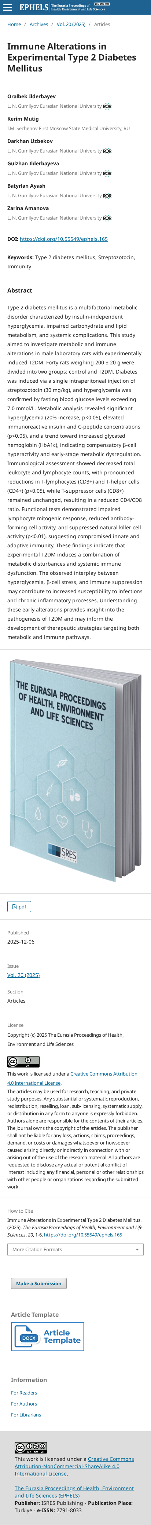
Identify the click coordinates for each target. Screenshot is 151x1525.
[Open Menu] (7, 7)
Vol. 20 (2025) (71, 24)
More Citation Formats (37, 1249)
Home (14, 24)
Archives (39, 24)
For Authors (24, 1403)
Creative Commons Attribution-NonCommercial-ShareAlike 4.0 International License (74, 1466)
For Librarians (26, 1414)
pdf (22, 906)
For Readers (24, 1392)
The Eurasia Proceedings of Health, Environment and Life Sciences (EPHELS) (74, 1492)
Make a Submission (39, 1283)
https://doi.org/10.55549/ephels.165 (64, 238)
